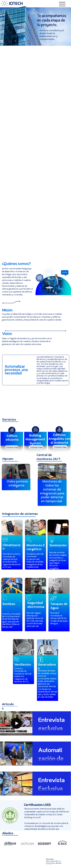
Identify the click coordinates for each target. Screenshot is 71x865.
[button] (12, 447)
